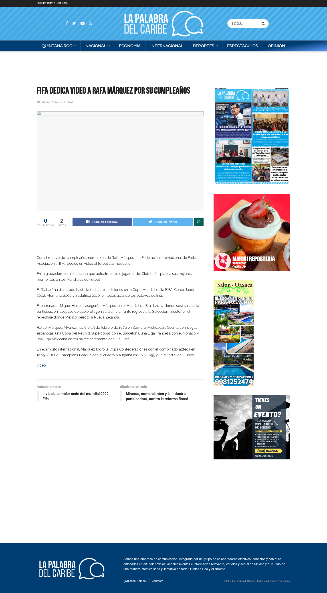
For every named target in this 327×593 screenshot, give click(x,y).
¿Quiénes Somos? (46, 3)
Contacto (62, 3)
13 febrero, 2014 (47, 102)
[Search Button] (264, 23)
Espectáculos (242, 46)
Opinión (276, 46)
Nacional (95, 46)
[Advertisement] (163, 68)
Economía (130, 46)
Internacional (166, 46)
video (41, 365)
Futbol (68, 102)
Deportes (203, 46)
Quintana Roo (57, 46)
